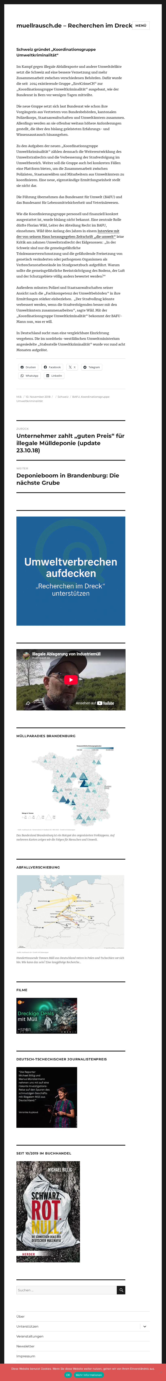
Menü (141, 26)
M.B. (19, 396)
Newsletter (25, 1346)
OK (68, 1375)
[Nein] (161, 1372)
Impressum (25, 1356)
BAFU (76, 396)
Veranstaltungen (30, 1336)
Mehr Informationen (89, 1375)
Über (20, 1316)
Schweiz (63, 396)
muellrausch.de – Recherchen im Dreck (74, 25)
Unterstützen (27, 1326)
